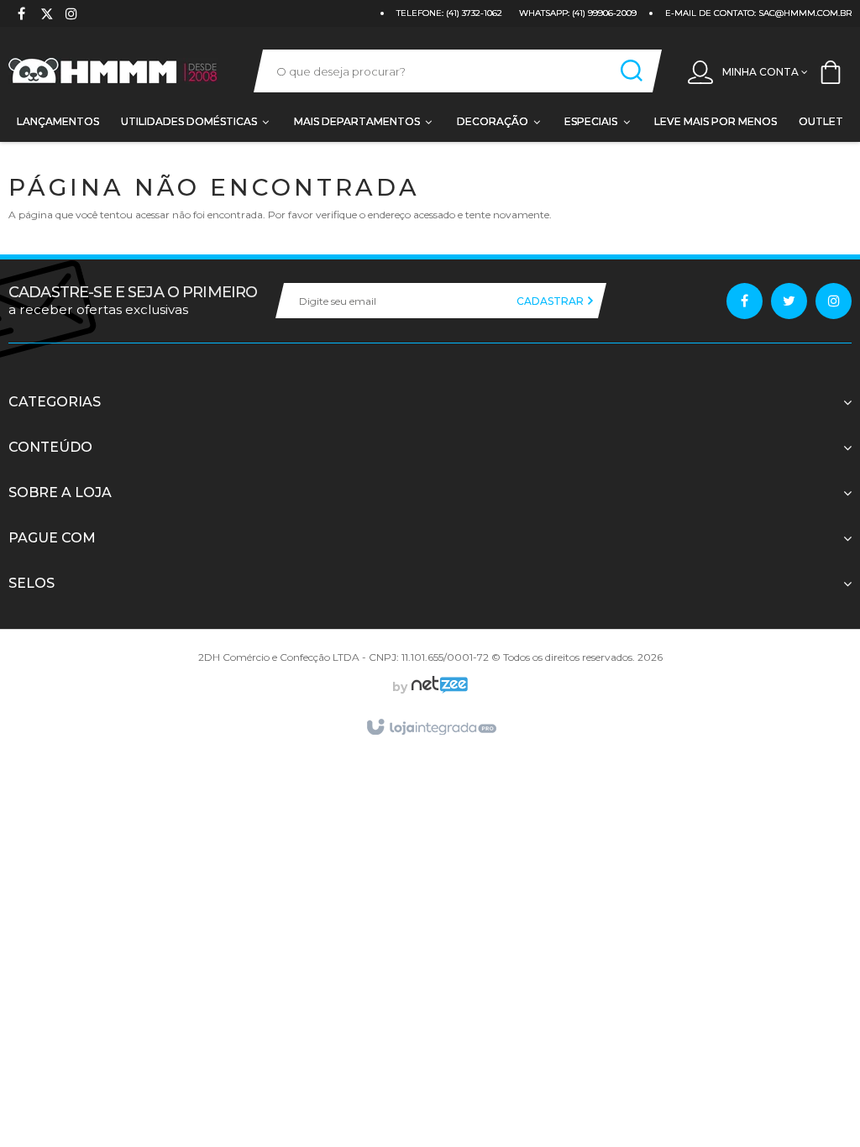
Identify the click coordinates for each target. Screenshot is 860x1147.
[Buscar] (631, 71)
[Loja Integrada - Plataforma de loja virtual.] (430, 728)
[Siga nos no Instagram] (71, 15)
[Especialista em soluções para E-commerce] (437, 686)
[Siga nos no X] (46, 15)
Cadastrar (551, 301)
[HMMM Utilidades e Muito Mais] (114, 71)
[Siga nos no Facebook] (21, 15)
